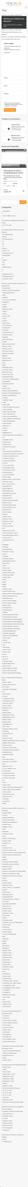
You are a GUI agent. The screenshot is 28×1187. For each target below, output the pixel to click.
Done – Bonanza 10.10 (9, 484)
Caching (5, 398)
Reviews (5, 880)
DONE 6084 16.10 (7, 495)
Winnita (5, 1083)
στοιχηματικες (6, 1130)
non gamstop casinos (9, 775)
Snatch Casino (7, 925)
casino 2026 (6, 405)
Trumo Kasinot (7, 1025)
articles (5, 321)
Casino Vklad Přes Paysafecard (12, 419)
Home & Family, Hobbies (9, 600)
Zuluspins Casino (7, 1121)
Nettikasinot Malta (8, 754)
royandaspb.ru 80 (8, 897)
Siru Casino (6, 901)
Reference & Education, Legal (11, 873)
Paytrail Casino (7, 824)
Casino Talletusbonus (9, 414)
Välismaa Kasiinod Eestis (10, 1053)
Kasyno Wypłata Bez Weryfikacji (12, 673)
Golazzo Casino (7, 570)
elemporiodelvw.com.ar (9, 507)
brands (5, 386)
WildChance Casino (8, 1079)
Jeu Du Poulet (6, 642)
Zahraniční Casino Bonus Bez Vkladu (13, 1102)
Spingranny (6, 948)
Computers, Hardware (9, 460)
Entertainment (7, 509)
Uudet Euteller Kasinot (9, 1041)
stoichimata (6, 969)
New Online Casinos (8, 759)
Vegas (4, 1058)
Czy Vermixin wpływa (9, 474)
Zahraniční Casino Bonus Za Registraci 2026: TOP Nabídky (13, 1108)
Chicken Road (6, 442)
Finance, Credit (7, 523)
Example (5, 514)
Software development (9, 934)
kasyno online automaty (10, 670)
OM (3, 780)
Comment (7, 52)
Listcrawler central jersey (10, 689)
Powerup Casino (7, 848)
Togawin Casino (7, 1004)
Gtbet (4, 579)
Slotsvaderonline (7, 920)
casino (4, 402)
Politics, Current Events (9, 838)
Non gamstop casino (9, 773)
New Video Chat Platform (10, 761)
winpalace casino (8, 1086)
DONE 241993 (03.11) (8, 491)
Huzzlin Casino (7, 605)
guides (4, 584)
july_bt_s (5, 656)
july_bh (5, 654)
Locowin (5, 696)
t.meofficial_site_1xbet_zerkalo (12, 983)
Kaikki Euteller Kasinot (9, 663)
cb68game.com (7, 433)
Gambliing (5, 544)
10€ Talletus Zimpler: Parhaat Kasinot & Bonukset (13, 231)
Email (6, 86)
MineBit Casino (7, 722)
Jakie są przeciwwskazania (10, 635)
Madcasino (6, 710)
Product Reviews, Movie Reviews (12, 855)
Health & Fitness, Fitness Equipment (13, 593)
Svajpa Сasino (7, 976)
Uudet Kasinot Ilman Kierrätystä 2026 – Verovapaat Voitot (13, 1047)
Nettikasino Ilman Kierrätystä (11, 750)
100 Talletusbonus (8, 234)
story (4, 971)
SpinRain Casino (7, 955)
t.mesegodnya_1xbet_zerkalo (11, 988)
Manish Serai (15, 135)
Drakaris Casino (7, 502)
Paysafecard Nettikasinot (10, 822)
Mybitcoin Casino (7, 738)
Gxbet (4, 586)
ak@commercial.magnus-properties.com (18, 127)
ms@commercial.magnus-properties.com (18, 138)
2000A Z (5, 260)
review (4, 878)
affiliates (5, 297)
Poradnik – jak (6, 843)
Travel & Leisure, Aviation (10, 1020)
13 (3, 246)
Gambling (5, 547)
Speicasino (6, 939)
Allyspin (5, 307)
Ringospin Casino (7, 885)
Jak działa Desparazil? (9, 633)
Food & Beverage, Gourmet (10, 535)
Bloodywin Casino (8, 367)
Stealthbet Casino (8, 967)
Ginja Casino (6, 563)
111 (3, 241)
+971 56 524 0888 (16, 140)
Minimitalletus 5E (7, 724)
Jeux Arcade (6, 647)
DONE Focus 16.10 (7, 498)
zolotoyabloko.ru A (8, 1114)
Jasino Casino (7, 638)
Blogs (4, 365)
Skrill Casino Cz (7, 906)
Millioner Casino (7, 719)
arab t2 (5, 311)
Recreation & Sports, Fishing (11, 864)
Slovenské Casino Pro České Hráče (13, 922)
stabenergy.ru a (7, 962)
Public (4, 857)
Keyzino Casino (7, 682)
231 (3, 265)
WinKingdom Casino (8, 1081)
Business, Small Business (9, 395)
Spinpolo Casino (7, 953)
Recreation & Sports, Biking (10, 862)
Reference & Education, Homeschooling (14, 871)
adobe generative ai (8, 293)
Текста (4, 1139)
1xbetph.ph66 (6, 255)
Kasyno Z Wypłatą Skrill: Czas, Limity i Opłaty (12, 679)
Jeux (4, 645)
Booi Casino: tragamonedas (11, 379)
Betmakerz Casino (8, 351)
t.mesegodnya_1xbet (9, 985)
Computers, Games (8, 458)
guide (4, 582)
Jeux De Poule (7, 649)
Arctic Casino (6, 316)
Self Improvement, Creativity (11, 899)
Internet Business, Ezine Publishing (12, 621)
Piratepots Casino (8, 834)
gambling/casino (7, 549)
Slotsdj (4, 918)
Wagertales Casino (8, 1076)
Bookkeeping (6, 381)
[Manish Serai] (6, 140)
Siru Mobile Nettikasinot (9, 904)
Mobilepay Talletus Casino (10, 729)
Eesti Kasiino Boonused (9, 505)
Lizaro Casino (6, 694)
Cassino (5, 430)
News (4, 764)
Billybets (5, 356)
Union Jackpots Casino (9, 1039)
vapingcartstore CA (8, 1055)
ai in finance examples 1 (9, 300)
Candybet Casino (8, 400)
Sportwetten (6, 960)
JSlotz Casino (6, 652)
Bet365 (5, 342)
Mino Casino (6, 726)
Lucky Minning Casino (9, 701)
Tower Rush (6, 1018)
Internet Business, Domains (10, 614)
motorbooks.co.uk (8, 733)
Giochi (4, 565)
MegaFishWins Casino (9, 717)
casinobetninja (7, 423)
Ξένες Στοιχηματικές (8, 1128)
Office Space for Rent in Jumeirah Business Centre (13, 172)
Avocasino (6, 330)
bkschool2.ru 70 (7, 360)
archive (5, 314)
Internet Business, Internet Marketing (13, 624)
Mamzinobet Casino (8, 715)
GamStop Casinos (8, 558)
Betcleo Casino (7, 346)
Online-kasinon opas (8, 794)
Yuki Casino (6, 1097)
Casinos (5, 428)
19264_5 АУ (6, 251)
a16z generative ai (8, 274)
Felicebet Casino (7, 519)
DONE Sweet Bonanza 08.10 (10, 500)
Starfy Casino (6, 964)
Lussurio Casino (7, 705)
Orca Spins (6, 799)
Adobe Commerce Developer (11, 290)
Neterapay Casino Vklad (10, 747)
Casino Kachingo (7, 409)
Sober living (6, 927)
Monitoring (6, 731)
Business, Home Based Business (12, 393)
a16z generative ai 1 (8, 276)
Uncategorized (7, 1034)
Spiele (4, 943)
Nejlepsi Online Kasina (9, 743)
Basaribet (5, 337)
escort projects (7, 512)
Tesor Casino (6, 997)
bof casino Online (8, 370)
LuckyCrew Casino (8, 703)
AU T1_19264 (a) (7, 325)
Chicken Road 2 (7, 444)
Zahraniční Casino (8, 1100)
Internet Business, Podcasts (11, 626)
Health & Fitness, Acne (9, 591)
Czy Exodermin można (9, 470)
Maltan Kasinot (7, 712)
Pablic (4, 803)
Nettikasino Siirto (7, 752)
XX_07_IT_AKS (7, 1095)
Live (4, 691)
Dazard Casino (7, 477)
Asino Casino (6, 323)
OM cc (4, 782)
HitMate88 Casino (8, 598)
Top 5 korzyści (7, 1006)
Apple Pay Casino (8, 309)
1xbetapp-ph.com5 (8, 253)
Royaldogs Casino (8, 894)
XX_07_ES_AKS (7, 1093)
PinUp (4, 829)
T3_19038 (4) (6, 992)
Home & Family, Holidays (9, 603)
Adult (4, 295)
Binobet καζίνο (7, 358)
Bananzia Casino (7, 335)
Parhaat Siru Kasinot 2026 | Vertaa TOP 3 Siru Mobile (13, 809)
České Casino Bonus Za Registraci (12, 435)
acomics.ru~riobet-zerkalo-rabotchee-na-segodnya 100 (14, 285)
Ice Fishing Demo (7, 607)
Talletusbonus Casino (9, 995)
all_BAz (5, 304)
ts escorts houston (8, 1027)
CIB (3, 449)
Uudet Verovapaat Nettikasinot (12, 1051)
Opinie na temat (7, 796)
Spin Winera (6, 946)
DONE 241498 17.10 (8, 488)
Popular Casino (7, 841)
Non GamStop (7, 771)
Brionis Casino (7, 388)
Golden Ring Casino (8, 575)
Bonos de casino (7, 372)
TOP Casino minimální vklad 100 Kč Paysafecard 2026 (11, 1012)
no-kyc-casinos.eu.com (9, 768)
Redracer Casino (7, 866)
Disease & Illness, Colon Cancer (12, 479)
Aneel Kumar (15, 125)
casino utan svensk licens (10, 416)
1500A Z (5, 248)
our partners (6, 801)
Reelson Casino (7, 869)
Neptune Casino (7, 745)
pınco (4, 836)
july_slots (5, 659)
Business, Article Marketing (10, 391)
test (4, 999)
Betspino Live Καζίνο (8, 353)
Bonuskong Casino (8, 377)
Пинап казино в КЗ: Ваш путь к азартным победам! (12, 1136)
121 (3, 244)
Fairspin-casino (7, 516)
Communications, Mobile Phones (12, 451)
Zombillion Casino (8, 1116)
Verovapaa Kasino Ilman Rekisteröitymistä (14, 1065)
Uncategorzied (7, 1037)
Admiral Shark (6, 288)
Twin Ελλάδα (6, 1032)
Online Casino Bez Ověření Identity (12, 787)
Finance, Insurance (8, 526)
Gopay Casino (7, 577)
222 (3, 262)
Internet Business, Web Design (11, 628)
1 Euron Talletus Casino (9, 216)
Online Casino (6, 785)
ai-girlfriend (6, 302)
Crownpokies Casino (8, 467)
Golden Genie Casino (9, 572)
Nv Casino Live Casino (9, 778)
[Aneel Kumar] (6, 129)
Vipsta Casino (7, 1067)
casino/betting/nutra (9, 421)
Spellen (5, 941)
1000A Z (5, 237)
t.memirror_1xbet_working (10, 981)
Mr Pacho (5, 736)
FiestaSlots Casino (8, 521)
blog (4, 363)
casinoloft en (6, 426)
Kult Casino (6, 687)
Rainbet (5, 859)
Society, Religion (7, 932)
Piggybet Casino (7, 827)
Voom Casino (6, 1072)
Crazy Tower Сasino (8, 465)
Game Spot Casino (8, 551)
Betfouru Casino (7, 349)
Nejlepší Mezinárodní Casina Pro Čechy (14, 740)
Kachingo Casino (7, 661)
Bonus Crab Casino (8, 374)
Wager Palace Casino (9, 1074)
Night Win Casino (7, 766)
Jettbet (5, 640)
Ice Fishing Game (7, 610)
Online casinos (7, 792)
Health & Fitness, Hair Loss (10, 596)
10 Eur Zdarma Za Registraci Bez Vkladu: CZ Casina (14, 222)
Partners (5, 815)
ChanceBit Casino (8, 439)
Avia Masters (6, 328)
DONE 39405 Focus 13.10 (9, 493)
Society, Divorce (7, 929)
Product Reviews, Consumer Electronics (14, 852)
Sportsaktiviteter (7, 957)
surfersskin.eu (6, 974)
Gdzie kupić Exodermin (9, 561)
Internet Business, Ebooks (10, 617)
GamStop (5, 556)
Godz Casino (6, 568)
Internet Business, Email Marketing (12, 619)
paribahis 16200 (7, 813)
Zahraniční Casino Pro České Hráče (13, 1111)
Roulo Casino (6, 892)
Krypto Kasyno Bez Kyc (9, 684)
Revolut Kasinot (7, 883)
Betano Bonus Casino (9, 344)
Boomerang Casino (8, 384)
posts (4, 845)
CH (3, 437)
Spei (4, 936)
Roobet (5, 890)
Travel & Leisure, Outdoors (10, 1023)
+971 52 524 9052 (16, 130)
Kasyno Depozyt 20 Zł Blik (10, 668)
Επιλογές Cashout (8, 1123)
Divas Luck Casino (8, 481)
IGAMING (5, 612)
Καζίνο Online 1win (8, 1125)
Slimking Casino (7, 908)
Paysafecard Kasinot (9, 820)
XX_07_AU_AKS (7, 1090)
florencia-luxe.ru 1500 (9, 530)
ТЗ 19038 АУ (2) (7, 1142)
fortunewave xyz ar (8, 540)
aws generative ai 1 (8, 332)
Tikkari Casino (6, 1002)
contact (5, 463)
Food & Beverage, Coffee (10, 533)
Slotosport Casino (8, 913)
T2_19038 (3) (6, 990)
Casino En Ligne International (11, 407)
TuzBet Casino (7, 1030)
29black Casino (7, 267)
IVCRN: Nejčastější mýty (9, 631)
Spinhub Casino (7, 950)
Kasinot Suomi (7, 666)
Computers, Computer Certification (13, 453)
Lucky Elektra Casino (8, 698)
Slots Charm (6, 915)
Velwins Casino (7, 1060)
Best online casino (8, 339)
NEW (4, 757)
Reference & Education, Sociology (12, 876)
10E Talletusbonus (8, 239)
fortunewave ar (7, 537)
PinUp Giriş (5, 831)
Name (6, 78)
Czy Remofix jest (7, 472)
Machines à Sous (7, 708)
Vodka (4, 1069)
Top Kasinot (6, 1016)
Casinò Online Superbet (9, 412)
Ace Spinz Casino (8, 279)
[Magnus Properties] (14, 6)
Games (5, 554)
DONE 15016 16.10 (7, 486)
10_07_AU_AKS (7, 225)
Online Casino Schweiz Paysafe (12, 789)
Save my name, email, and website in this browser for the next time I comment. (13, 104)
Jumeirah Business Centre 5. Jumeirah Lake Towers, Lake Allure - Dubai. (13, 177)
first (4, 528)
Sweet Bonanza (7, 978)
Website (6, 93)
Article (4, 318)
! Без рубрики (6, 211)
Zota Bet (5, 1118)
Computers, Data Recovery (10, 456)
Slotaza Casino (7, 911)
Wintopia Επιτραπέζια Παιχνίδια (11, 1088)
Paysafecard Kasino (8, 817)
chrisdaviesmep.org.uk (9, 446)
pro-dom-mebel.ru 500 (9, 850)
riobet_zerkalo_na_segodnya (11, 887)
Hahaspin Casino (7, 589)
